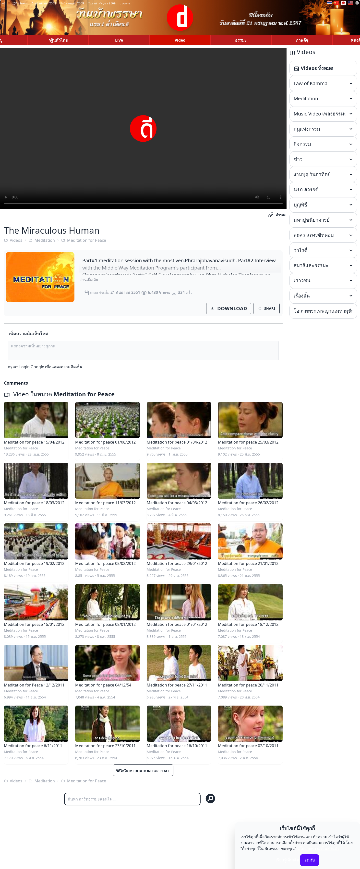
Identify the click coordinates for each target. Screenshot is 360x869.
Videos (16, 240)
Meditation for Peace (86, 240)
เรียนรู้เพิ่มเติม (287, 860)
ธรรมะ (241, 40)
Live (119, 40)
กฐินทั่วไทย (58, 40)
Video (180, 40)
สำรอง (281, 214)
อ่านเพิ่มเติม (89, 279)
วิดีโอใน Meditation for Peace (143, 770)
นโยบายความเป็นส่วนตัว (318, 848)
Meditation (45, 240)
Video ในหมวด (63, 394)
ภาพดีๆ (302, 40)
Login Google (31, 366)
